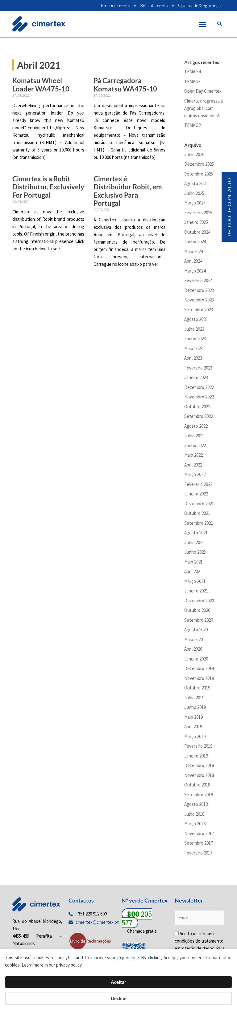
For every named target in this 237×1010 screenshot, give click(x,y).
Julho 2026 (194, 154)
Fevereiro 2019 (198, 746)
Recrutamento (154, 5)
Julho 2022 (194, 435)
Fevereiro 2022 (198, 484)
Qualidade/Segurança (199, 5)
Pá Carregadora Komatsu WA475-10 (125, 84)
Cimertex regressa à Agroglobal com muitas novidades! (203, 108)
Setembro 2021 (198, 523)
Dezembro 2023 (199, 290)
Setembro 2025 (198, 174)
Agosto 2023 (196, 319)
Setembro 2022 (198, 416)
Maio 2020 (193, 639)
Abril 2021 (193, 571)
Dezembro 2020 (199, 601)
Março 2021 (195, 581)
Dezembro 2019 (199, 668)
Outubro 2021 (197, 513)
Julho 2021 (194, 542)
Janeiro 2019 (196, 756)
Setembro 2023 (198, 310)
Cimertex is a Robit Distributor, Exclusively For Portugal (48, 187)
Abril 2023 (193, 358)
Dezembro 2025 (199, 164)
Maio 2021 (193, 562)
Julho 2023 (194, 329)
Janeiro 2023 (196, 377)
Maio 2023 (193, 348)
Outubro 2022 (197, 407)
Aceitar (118, 982)
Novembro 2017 (199, 833)
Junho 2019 (195, 707)
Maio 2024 (193, 251)
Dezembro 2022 (199, 387)
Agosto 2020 (196, 629)
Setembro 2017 (198, 843)
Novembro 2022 (199, 397)
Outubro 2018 (197, 785)
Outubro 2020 (197, 610)
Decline (119, 998)
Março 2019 (195, 736)
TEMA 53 (192, 81)
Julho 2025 (194, 193)
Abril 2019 (193, 726)
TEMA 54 (192, 72)
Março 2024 (195, 271)
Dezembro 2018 (199, 765)
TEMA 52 (192, 125)
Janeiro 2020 (196, 659)
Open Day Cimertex (203, 91)
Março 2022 (195, 474)
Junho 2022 (195, 445)
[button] (203, 24)
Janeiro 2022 (196, 494)
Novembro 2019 (199, 678)
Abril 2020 (193, 649)
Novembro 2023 (199, 300)
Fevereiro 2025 (198, 213)
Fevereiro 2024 (198, 280)
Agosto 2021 (196, 532)
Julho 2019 (194, 698)
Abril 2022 (193, 465)
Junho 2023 (195, 338)
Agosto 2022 (196, 426)
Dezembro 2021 (199, 504)
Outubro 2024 (197, 232)
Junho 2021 (195, 552)
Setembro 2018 (198, 795)
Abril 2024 (193, 261)
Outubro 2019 (197, 688)
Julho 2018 (194, 814)
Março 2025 (195, 203)
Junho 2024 (195, 241)
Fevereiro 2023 (198, 368)
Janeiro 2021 (196, 591)
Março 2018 (195, 823)
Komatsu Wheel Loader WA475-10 (40, 84)
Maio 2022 (193, 455)
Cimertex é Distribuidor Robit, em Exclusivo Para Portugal (128, 191)
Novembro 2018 (199, 775)
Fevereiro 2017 (198, 853)
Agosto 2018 (196, 804)
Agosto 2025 (196, 183)
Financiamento (115, 5)
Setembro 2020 (198, 620)
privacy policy (69, 965)
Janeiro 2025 (196, 222)
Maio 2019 (193, 717)
